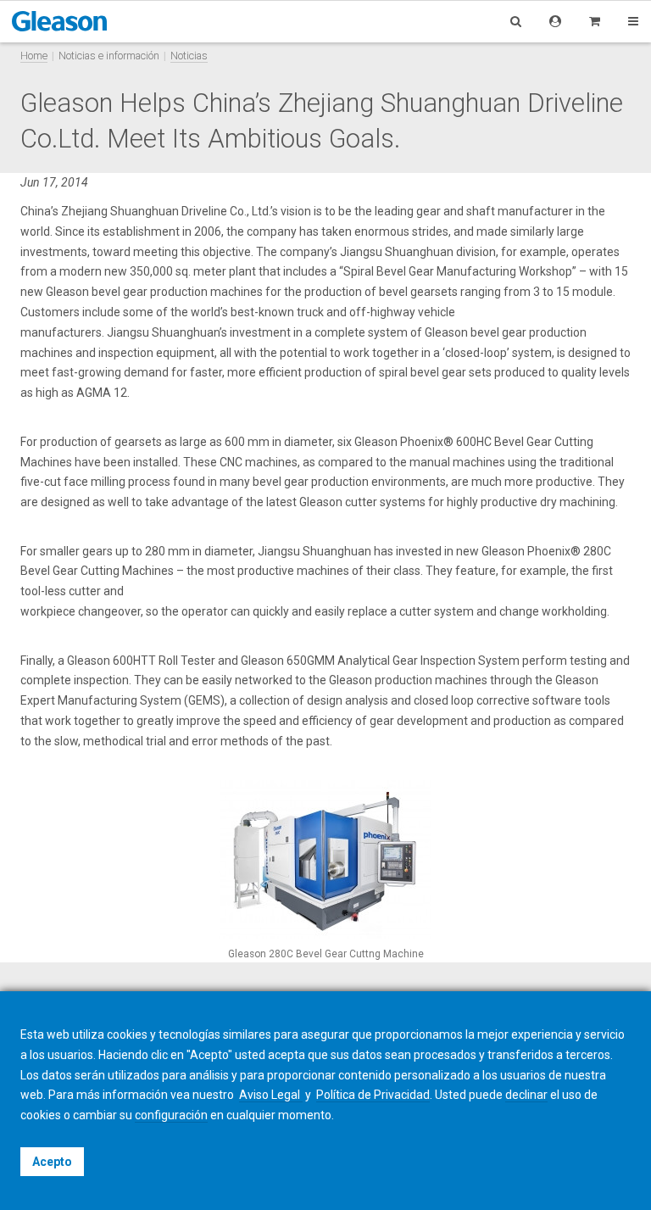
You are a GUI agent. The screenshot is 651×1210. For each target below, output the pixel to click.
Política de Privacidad (373, 1094)
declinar (526, 1094)
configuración (171, 1115)
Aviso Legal (271, 1094)
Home (33, 55)
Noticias (189, 55)
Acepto (52, 1161)
